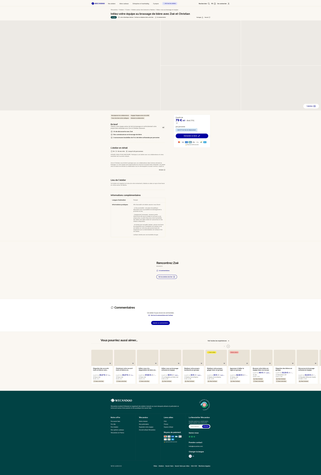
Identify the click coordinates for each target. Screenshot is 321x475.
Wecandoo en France (117, 433)
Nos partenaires (144, 424)
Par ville (113, 424)
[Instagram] (192, 437)
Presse (166, 424)
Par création (114, 427)
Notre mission (143, 421)
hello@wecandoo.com (196, 446)
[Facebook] (189, 437)
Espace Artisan (168, 427)
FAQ (165, 421)
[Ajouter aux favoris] (110, 363)
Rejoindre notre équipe (146, 427)
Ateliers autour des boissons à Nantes (143, 10)
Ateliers (121, 10)
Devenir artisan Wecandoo (147, 430)
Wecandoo (114, 10)
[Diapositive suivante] (228, 346)
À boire (127, 10)
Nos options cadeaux (117, 430)
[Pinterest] (194, 437)
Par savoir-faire (115, 421)
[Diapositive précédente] (224, 346)
